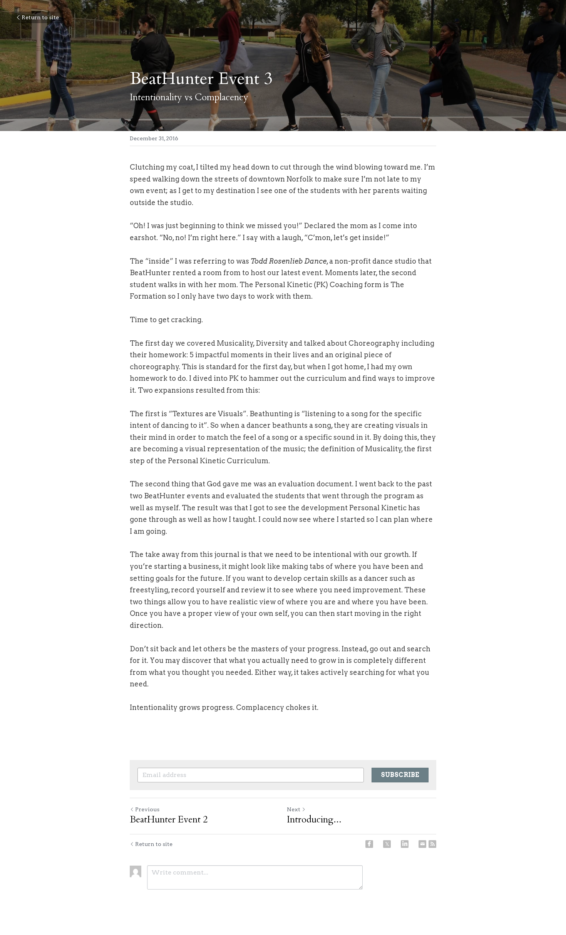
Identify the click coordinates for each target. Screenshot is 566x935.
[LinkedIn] (405, 844)
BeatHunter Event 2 (169, 820)
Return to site (40, 17)
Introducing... (314, 820)
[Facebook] (369, 844)
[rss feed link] (432, 844)
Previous (147, 809)
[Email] (422, 844)
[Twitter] (387, 844)
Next (293, 809)
